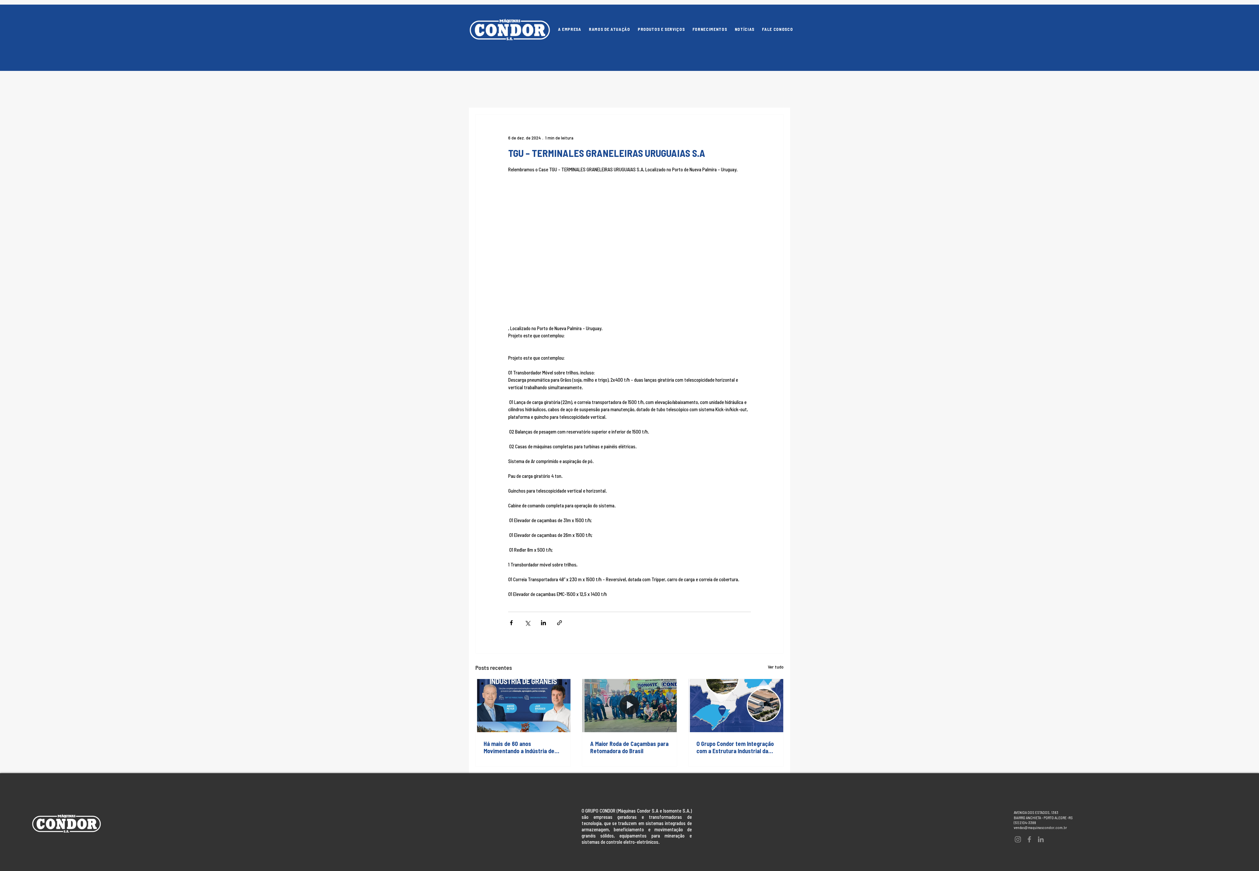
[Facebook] (1029, 839)
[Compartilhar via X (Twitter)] (527, 623)
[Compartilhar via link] (559, 623)
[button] (661, 29)
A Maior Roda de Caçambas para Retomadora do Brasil (629, 747)
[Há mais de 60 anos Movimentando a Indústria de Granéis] (523, 705)
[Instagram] (1018, 839)
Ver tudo (776, 666)
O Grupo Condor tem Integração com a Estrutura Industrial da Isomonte (735, 747)
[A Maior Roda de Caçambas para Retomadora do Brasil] (629, 705)
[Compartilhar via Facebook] (511, 623)
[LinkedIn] (1041, 839)
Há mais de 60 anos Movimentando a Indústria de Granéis (519, 747)
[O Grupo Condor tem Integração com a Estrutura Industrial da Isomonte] (736, 705)
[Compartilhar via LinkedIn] (543, 623)
